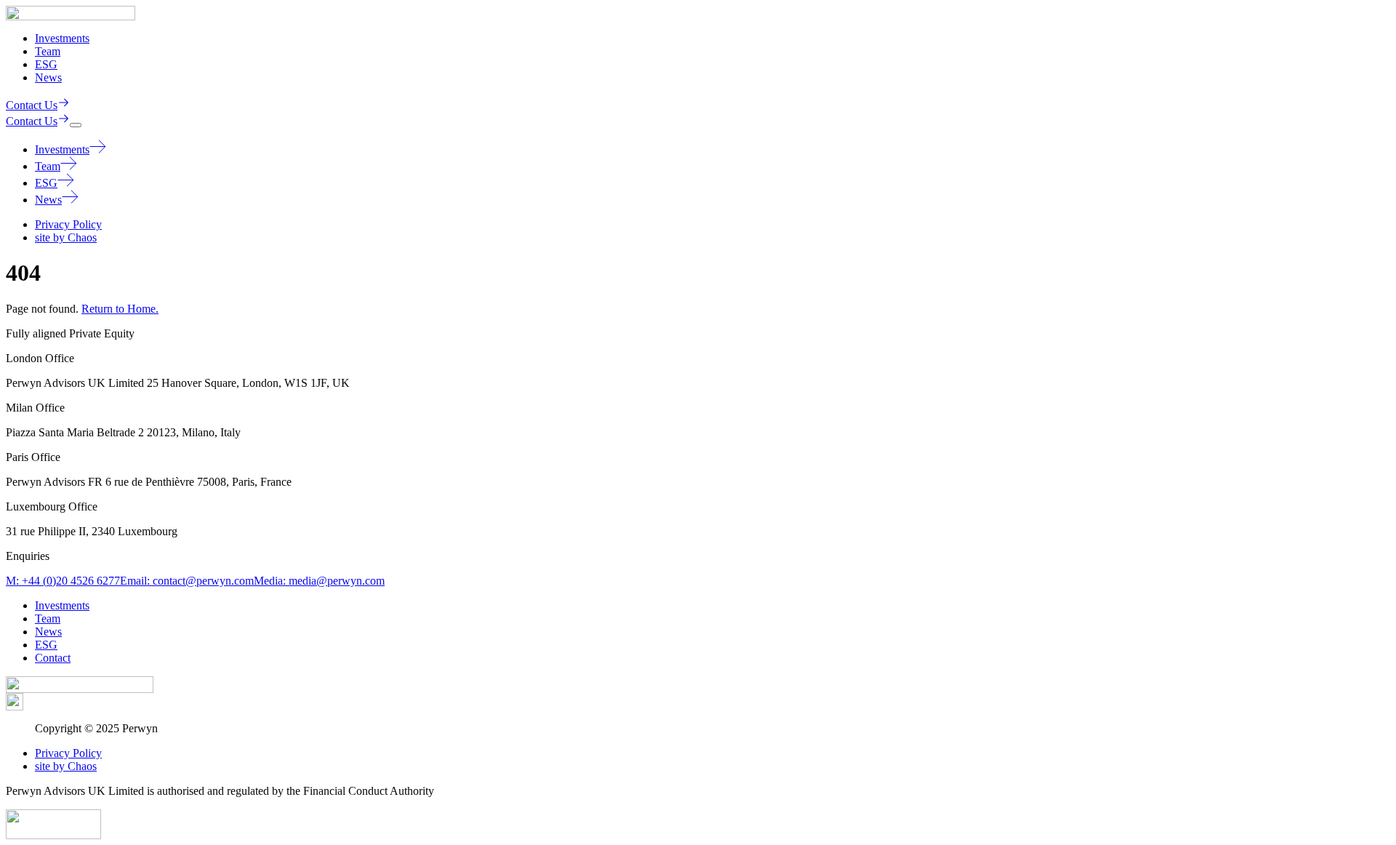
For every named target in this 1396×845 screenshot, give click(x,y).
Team (47, 51)
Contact (53, 658)
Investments (62, 38)
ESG (46, 64)
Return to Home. (120, 309)
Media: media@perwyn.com (319, 580)
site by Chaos (66, 237)
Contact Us (31, 105)
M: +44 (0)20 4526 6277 (63, 580)
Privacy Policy (68, 224)
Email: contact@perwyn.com (187, 580)
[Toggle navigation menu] (75, 125)
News (48, 77)
